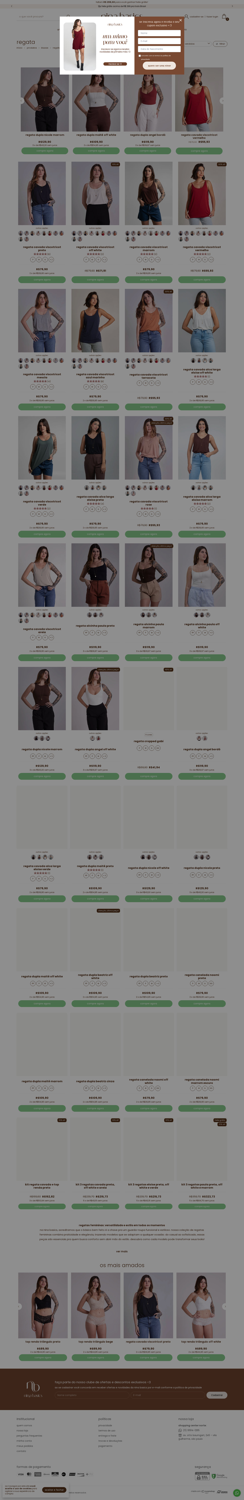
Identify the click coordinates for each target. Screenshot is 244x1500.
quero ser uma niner (159, 65)
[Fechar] (180, 20)
